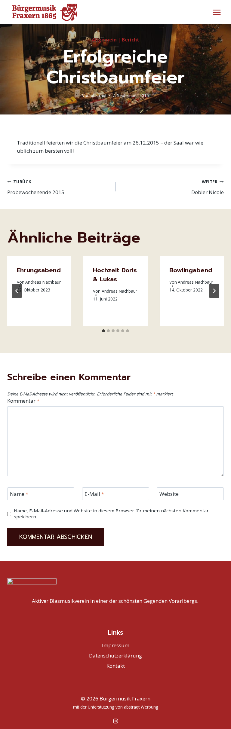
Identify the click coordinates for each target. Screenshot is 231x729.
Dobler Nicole (207, 187)
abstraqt (98, 95)
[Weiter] (214, 291)
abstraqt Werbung (141, 707)
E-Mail (94, 494)
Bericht (130, 39)
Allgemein (104, 39)
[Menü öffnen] (217, 12)
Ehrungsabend (39, 270)
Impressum (115, 645)
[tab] (103, 330)
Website (169, 494)
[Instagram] (115, 721)
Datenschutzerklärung (115, 655)
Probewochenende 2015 (35, 187)
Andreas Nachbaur (43, 282)
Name (19, 494)
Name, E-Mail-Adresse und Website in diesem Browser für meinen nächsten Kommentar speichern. (111, 514)
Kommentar (23, 401)
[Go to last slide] (17, 291)
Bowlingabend (190, 270)
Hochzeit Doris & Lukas (115, 275)
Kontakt (115, 665)
